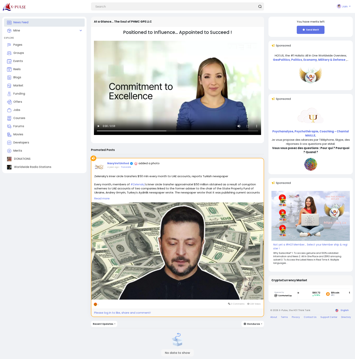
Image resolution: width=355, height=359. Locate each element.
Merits (17, 151)
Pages (17, 45)
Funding (19, 94)
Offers (17, 102)
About (273, 317)
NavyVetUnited (118, 163)
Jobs (16, 110)
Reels (17, 69)
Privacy (296, 317)
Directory (346, 317)
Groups (18, 53)
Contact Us (310, 317)
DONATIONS (22, 159)
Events (18, 61)
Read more (102, 198)
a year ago (113, 167)
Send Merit (312, 29)
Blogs (17, 77)
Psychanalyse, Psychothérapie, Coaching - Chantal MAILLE (310, 133)
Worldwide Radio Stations (32, 167)
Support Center (328, 317)
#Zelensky (138, 184)
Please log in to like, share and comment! (122, 313)
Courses (19, 118)
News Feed (20, 22)
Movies (18, 134)
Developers (21, 142)
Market (18, 85)
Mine (16, 30)
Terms (284, 317)
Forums (18, 126)
